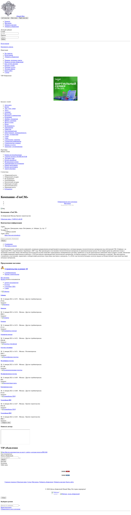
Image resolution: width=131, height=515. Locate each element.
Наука (7, 124)
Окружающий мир (11, 131)
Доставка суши (9, 158)
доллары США (10, 286)
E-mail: (3, 31)
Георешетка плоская (6, 334)
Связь (6, 138)
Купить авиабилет (10, 160)
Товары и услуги (10, 145)
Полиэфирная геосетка (7, 360)
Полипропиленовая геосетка (9, 374)
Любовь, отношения (11, 119)
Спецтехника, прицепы (12, 139)
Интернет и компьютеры (13, 115)
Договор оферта (10, 69)
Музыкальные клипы (12, 162)
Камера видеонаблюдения (13, 155)
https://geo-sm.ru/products (12, 235)
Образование (9, 127)
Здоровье (8, 112)
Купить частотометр (11, 167)
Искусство (8, 114)
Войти (3, 39)
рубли (7, 284)
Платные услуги (10, 67)
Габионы (3, 295)
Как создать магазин (11, 64)
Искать (4, 240)
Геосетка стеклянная (6, 347)
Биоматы (3, 308)
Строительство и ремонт (13, 143)
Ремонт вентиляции (11, 165)
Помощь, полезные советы (13, 60)
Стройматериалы (10, 272)
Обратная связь (6, 219)
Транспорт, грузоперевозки (13, 146)
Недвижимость (9, 126)
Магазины (8, 23)
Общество (8, 129)
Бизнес (7, 107)
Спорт (7, 136)
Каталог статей (9, 65)
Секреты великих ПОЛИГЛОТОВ (16, 156)
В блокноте (8, 189)
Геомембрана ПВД (6, 400)
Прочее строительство (12, 274)
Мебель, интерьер (10, 120)
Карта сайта (8, 70)
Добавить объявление (12, 26)
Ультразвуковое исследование (14, 163)
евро (7, 288)
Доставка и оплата (11, 246)
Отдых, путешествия (11, 134)
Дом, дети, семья (10, 108)
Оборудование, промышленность (15, 133)
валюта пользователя (11, 282)
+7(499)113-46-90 (16, 219)
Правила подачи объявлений (14, 62)
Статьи (7, 72)
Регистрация (5, 43)
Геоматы (3, 321)
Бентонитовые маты (6, 387)
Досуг (7, 110)
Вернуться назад (6, 507)
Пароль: (3, 35)
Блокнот (7, 21)
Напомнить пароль (7, 47)
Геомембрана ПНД (6, 413)
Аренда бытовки (10, 168)
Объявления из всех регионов (10, 509)
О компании (9, 244)
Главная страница (11, 482)
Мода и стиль (9, 122)
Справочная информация (13, 141)
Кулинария (8, 117)
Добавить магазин (10, 25)
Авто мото (8, 105)
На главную (8, 53)
